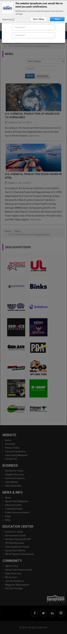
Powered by (7, 19)
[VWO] (15, 19)
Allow (57, 19)
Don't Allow (38, 19)
